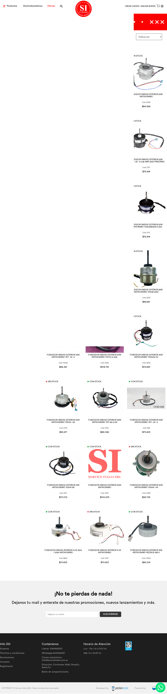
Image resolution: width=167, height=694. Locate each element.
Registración (6, 666)
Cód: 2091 (105, 493)
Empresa (4, 649)
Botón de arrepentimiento (55, 672)
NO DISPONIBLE (146, 170)
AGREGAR (155, 106)
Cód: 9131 (63, 493)
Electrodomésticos (32, 6)
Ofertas (51, 6)
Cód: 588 (146, 428)
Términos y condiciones (12, 653)
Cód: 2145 (105, 428)
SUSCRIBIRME (110, 614)
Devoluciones (7, 657)
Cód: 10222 (146, 558)
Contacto (5, 662)
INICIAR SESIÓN (148, 6)
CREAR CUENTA (132, 6)
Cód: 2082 (146, 102)
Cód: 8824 (63, 558)
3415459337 (56, 649)
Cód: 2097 (146, 298)
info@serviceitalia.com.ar (55, 660)
